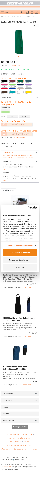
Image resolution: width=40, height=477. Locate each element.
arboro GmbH (19, 460)
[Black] (4, 81)
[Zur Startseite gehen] (20, 4)
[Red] (4, 88)
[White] (20, 92)
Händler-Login (27, 434)
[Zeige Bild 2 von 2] (21, 56)
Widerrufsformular (14, 442)
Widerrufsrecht (6, 449)
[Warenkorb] (36, 12)
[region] (20, 44)
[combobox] (17, 15)
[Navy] (20, 85)
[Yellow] (28, 92)
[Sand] (20, 88)
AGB (27, 449)
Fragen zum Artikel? (26, 143)
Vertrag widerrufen (20, 427)
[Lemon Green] (12, 85)
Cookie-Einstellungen (13, 434)
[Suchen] (36, 15)
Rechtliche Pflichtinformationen (19, 438)
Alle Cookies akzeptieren (20, 252)
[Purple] (28, 85)
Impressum (35, 449)
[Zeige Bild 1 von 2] (18, 56)
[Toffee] (4, 92)
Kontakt (26, 442)
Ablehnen (20, 267)
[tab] (20, 155)
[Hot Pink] (4, 85)
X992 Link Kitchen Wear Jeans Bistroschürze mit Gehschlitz (15, 368)
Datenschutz (18, 449)
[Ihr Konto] (27, 12)
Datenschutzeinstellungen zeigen (20, 245)
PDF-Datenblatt (6, 147)
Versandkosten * (27, 287)
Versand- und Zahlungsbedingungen (18, 445)
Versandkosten (6, 467)
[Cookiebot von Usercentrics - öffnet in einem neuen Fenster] (28, 207)
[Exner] (36, 25)
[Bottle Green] (20, 81)
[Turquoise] (12, 92)
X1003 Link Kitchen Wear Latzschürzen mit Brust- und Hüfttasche (20, 319)
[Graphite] (28, 81)
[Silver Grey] (28, 88)
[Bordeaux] (12, 81)
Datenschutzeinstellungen (19, 260)
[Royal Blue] (12, 88)
